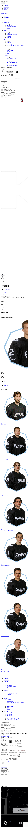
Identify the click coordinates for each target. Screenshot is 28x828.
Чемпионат (6, 7)
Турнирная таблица (12, 26)
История (6, 55)
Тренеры (9, 36)
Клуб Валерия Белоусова (13, 63)
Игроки (8, 33)
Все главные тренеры (12, 62)
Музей (8, 51)
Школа (8, 53)
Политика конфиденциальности (15, 734)
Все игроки (9, 61)
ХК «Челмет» (7, 289)
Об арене (6, 18)
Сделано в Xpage (5, 736)
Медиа (5, 9)
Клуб (5, 47)
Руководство (10, 50)
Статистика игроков (12, 34)
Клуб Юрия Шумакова (12, 65)
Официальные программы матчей (15, 45)
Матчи (8, 28)
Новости (6, 5)
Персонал (9, 37)
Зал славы (9, 59)
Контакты (6, 17)
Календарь (9, 25)
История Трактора (11, 58)
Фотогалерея (10, 44)
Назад (2, 294)
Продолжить (4, 767)
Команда (6, 8)
